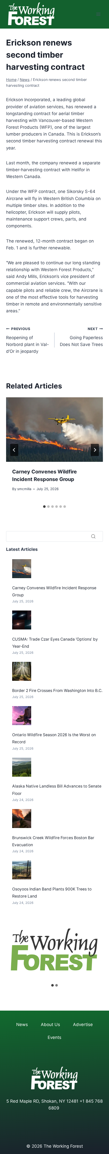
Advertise (83, 1024)
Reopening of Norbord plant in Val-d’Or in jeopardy (27, 340)
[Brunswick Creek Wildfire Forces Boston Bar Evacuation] (21, 818)
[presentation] (54, 429)
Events (54, 1037)
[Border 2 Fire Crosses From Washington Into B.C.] (21, 671)
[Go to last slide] (14, 450)
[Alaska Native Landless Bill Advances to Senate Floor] (21, 767)
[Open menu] (98, 14)
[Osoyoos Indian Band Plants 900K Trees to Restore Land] (21, 869)
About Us (50, 1024)
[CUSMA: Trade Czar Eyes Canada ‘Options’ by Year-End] (21, 620)
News (22, 1024)
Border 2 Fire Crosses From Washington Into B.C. (57, 690)
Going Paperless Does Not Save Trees (81, 337)
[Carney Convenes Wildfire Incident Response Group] (21, 568)
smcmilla (24, 489)
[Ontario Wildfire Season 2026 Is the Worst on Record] (21, 715)
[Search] (93, 536)
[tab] (44, 506)
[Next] (95, 450)
